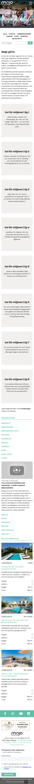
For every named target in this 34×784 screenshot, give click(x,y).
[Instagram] (13, 714)
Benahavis (5, 423)
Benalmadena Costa (10, 431)
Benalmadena (7, 427)
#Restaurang (7, 530)
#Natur (4, 526)
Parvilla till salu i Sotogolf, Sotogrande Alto (12, 567)
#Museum (5, 522)
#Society (5, 534)
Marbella (5, 446)
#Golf (4, 518)
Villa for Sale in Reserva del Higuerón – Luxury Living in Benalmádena (13, 485)
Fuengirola (6, 439)
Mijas (3, 450)
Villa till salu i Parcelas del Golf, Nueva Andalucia (14, 621)
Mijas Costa (6, 454)
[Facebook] (5, 714)
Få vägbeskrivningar (24, 740)
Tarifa (4, 458)
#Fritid (4, 515)
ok (26, 782)
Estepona (5, 435)
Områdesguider (8, 418)
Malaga (4, 442)
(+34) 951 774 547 (10, 743)
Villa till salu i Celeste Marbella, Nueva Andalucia (14, 675)
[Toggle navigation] (30, 3)
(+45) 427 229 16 (24, 743)
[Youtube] (21, 714)
